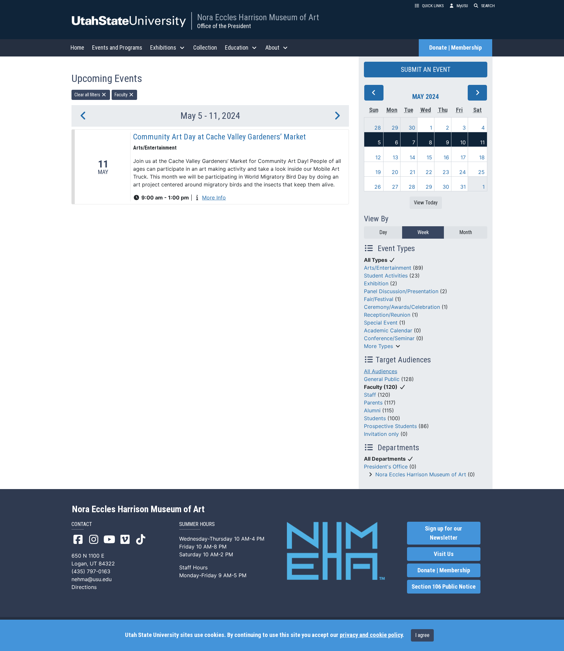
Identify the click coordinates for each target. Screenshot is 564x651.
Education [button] (236, 47)
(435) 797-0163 (90, 571)
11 (482, 142)
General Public (382, 379)
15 (429, 157)
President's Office (386, 466)
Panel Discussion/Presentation (401, 291)
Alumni (372, 410)
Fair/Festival (378, 299)
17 (463, 157)
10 (463, 142)
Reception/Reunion (387, 314)
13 (395, 157)
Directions (84, 587)
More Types (378, 346)
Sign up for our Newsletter (443, 533)
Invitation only (381, 434)
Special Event (381, 322)
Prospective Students (390, 426)
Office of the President (224, 26)
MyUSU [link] (462, 5)
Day (383, 232)
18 (482, 157)
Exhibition (376, 283)
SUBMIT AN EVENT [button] (425, 69)
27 (395, 186)
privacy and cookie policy (371, 635)
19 (378, 172)
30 (412, 127)
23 (446, 172)
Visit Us (444, 554)
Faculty (122, 94)
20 (395, 172)
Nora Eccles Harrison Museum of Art (258, 17)
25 (481, 172)
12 (378, 157)
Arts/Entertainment (387, 267)
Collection (205, 47)
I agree (422, 635)
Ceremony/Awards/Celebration (402, 307)
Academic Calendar (388, 330)
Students (375, 418)
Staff (370, 394)
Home (77, 47)
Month (465, 232)
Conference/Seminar (389, 338)
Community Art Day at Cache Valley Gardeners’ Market (219, 136)
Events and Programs (117, 47)
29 (395, 127)
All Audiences (380, 371)
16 (446, 157)
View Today (426, 202)
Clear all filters (87, 94)
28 (377, 127)
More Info (214, 197)
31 (463, 186)
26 (377, 186)
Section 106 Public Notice (444, 586)
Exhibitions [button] (163, 47)
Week (423, 232)
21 (412, 172)
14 (412, 157)
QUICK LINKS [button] (433, 5)
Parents (373, 402)
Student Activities (386, 275)
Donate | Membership (455, 47)
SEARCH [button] (488, 5)
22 (429, 172)
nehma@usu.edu (91, 579)
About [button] (272, 47)
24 (462, 172)
